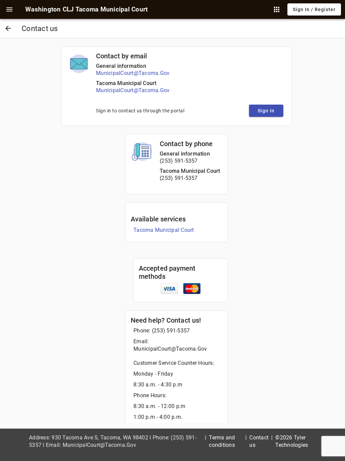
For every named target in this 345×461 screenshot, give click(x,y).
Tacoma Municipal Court (126, 83)
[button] (9, 9)
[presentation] (9, 9)
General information (121, 66)
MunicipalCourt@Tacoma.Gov (132, 73)
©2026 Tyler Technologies (291, 441)
